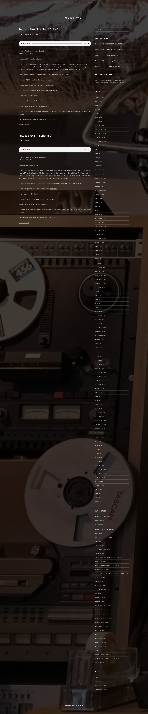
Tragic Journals (101, 642)
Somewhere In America (103, 606)
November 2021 (100, 328)
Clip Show (98, 533)
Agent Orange (100, 521)
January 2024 (100, 222)
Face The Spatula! (101, 545)
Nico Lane (67, 183)
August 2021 (99, 340)
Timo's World (100, 638)
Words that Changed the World (107, 658)
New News (90, 3)
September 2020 (100, 384)
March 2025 (99, 166)
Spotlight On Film (101, 614)
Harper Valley (100, 561)
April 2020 (98, 405)
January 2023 (100, 271)
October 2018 (100, 477)
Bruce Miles (78, 183)
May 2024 (98, 206)
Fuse (53, 101)
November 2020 (100, 376)
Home (56, 3)
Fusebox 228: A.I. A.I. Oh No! (114, 80)
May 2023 (98, 255)
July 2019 (98, 441)
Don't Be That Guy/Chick (104, 537)
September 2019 (100, 433)
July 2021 (98, 344)
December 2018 (100, 469)
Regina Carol (100, 602)
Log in (97, 678)
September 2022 (100, 287)
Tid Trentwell (100, 630)
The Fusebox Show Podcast (105, 622)
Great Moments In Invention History (108, 557)
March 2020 (99, 409)
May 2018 (98, 498)
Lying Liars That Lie (102, 590)
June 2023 (98, 251)
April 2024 (98, 210)
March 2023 (99, 263)
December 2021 (100, 324)
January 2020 (100, 417)
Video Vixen (99, 650)
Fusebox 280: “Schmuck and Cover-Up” (109, 50)
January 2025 (100, 174)
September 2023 (100, 239)
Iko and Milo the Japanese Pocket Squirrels (111, 573)
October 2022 (100, 283)
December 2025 (100, 129)
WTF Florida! (99, 662)
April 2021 (98, 356)
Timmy (97, 634)
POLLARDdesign (43, 106)
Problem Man (100, 598)
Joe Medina (99, 80)
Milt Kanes (53, 90)
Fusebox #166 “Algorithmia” (35, 135)
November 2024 (100, 182)
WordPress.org (101, 690)
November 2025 (100, 133)
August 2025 (99, 146)
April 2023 (98, 259)
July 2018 (98, 490)
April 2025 (98, 162)
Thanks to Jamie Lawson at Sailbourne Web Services (36, 85)
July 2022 (98, 295)
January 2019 (100, 465)
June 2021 (98, 348)
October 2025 (100, 137)
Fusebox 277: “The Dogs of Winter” (108, 66)
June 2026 (98, 105)
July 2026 (98, 101)
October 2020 (100, 380)
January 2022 (100, 319)
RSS (27, 54)
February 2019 (100, 461)
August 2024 (99, 194)
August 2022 (99, 291)
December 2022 (100, 275)
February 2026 (100, 121)
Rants (81, 3)
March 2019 (99, 457)
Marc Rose (44, 101)
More (31, 54)
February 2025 (100, 170)
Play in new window (31, 51)
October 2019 (100, 429)
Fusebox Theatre (101, 553)
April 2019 (98, 453)
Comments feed (100, 686)
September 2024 (100, 190)
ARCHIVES (65, 3)
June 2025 (98, 154)
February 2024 (100, 218)
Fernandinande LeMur (103, 549)
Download (42, 51)
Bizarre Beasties (101, 525)
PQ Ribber (29, 80)
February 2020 (100, 413)
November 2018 (100, 473)
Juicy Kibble (99, 581)
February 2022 (100, 315)
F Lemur (98, 541)
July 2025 (98, 150)
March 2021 (74, 18)
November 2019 (100, 425)
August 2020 (99, 388)
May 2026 (98, 109)
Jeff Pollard (34, 96)
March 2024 (99, 214)
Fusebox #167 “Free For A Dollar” (38, 29)
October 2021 (100, 332)
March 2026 (99, 117)
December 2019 (100, 421)
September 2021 (100, 336)
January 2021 (100, 368)
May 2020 (98, 400)
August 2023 (99, 243)
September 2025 (100, 141)
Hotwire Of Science (102, 569)
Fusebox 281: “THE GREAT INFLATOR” (108, 44)
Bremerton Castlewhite (104, 529)
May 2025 (98, 158)
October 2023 (100, 235)
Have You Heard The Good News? (107, 565)
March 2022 (99, 311)
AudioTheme (78, 706)
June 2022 (98, 299)
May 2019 (98, 449)
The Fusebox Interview (103, 618)
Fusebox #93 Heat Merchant (116, 83)
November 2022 (100, 279)
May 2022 (98, 303)
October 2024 (100, 186)
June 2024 (98, 202)
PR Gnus (98, 594)
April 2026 (98, 113)
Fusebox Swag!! (24, 124)
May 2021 (98, 352)
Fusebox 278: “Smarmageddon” (106, 61)
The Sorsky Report (102, 626)
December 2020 (100, 372)
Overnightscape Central (42, 80)
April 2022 (98, 307)
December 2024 (100, 178)
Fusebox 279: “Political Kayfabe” (107, 55)
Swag (73, 3)
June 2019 (98, 445)
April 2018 (98, 502)
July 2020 (98, 392)
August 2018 (99, 485)
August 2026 (99, 97)
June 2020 (98, 396)
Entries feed (100, 682)
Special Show (100, 610)
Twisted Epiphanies (102, 646)
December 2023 (100, 226)
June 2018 (98, 494)
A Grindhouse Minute (103, 517)
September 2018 (100, 481)
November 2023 (100, 231)
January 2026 (100, 125)
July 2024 (98, 198)
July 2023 (98, 247)
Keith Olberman (101, 586)
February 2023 (100, 267)
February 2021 (100, 364)
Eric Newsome (64, 75)
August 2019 (99, 437)
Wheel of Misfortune (103, 654)
